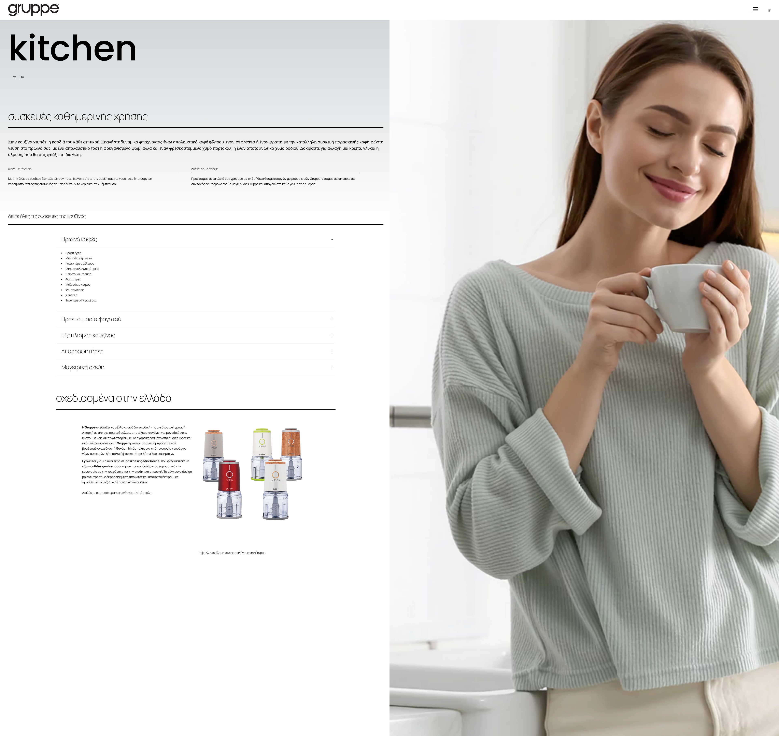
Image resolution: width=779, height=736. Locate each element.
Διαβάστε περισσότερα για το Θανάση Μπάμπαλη (117, 493)
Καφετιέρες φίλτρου (80, 263)
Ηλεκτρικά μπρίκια (78, 274)
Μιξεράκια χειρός (78, 284)
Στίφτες (71, 295)
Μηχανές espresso (79, 258)
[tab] (196, 239)
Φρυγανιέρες (75, 290)
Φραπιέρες (73, 279)
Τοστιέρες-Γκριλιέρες (81, 300)
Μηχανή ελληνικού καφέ (82, 269)
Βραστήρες (73, 253)
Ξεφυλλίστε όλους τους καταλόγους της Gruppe (232, 553)
